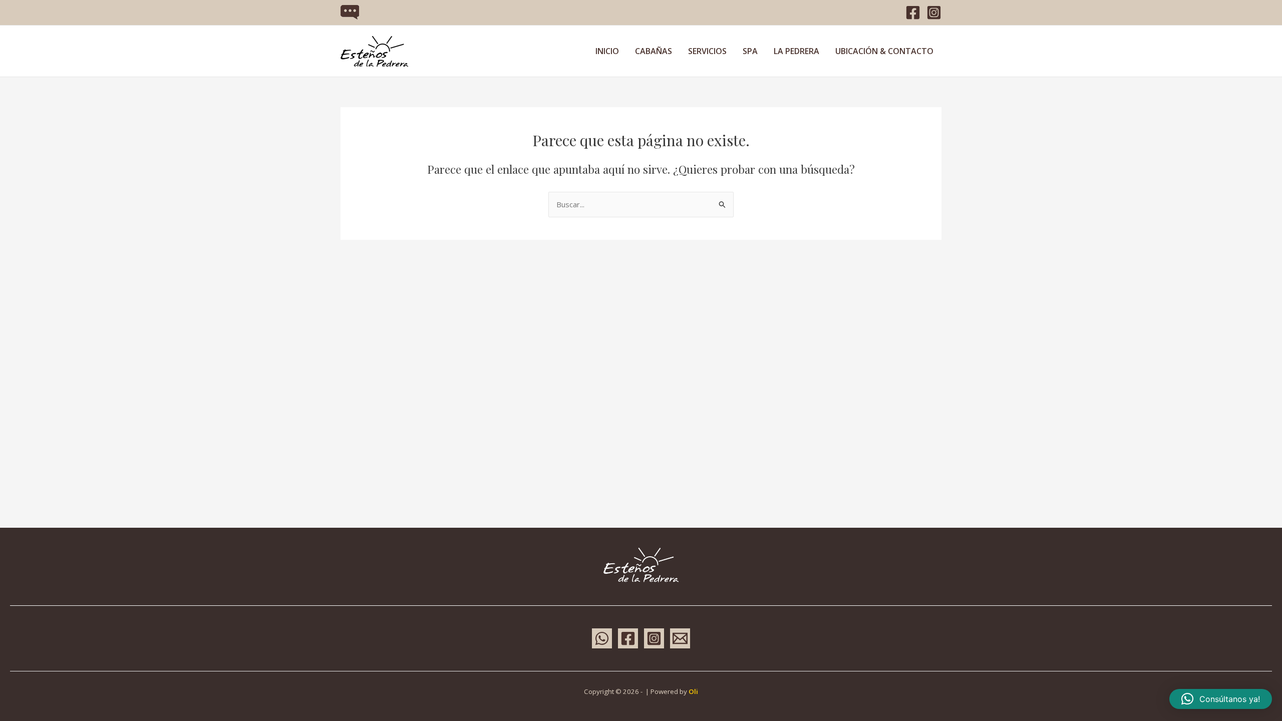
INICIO (607, 51)
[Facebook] (912, 12)
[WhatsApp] (602, 638)
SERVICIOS (707, 51)
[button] (1220, 699)
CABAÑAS (653, 51)
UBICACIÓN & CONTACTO (884, 51)
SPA (750, 51)
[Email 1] (680, 638)
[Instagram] (933, 12)
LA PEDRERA (796, 51)
